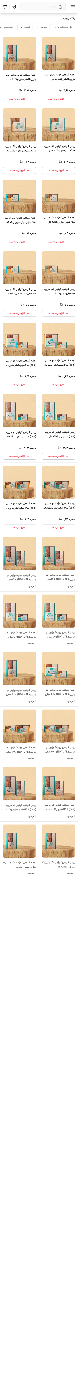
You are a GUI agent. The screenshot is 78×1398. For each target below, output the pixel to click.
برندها (44, 27)
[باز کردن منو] (72, 7)
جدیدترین (63, 27)
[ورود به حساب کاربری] (15, 7)
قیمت (27, 27)
